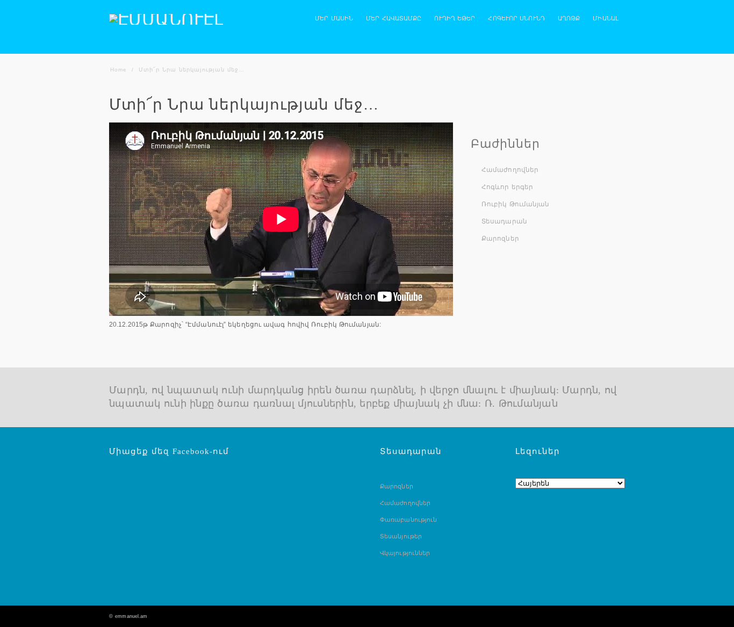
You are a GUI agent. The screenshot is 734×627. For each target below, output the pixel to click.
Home (118, 70)
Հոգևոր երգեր (507, 187)
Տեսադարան (504, 221)
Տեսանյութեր (401, 536)
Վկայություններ (405, 553)
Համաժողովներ (509, 170)
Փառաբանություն (408, 519)
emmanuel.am (131, 616)
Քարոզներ (500, 238)
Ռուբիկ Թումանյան (515, 204)
